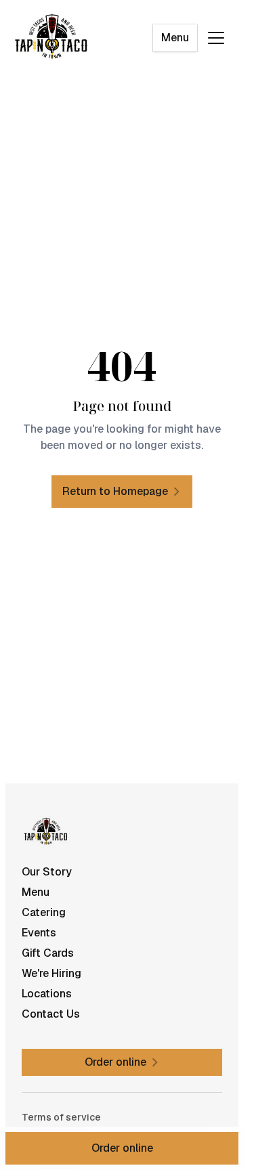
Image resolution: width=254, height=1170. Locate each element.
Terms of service (61, 1117)
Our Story (47, 872)
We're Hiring (51, 973)
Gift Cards (48, 953)
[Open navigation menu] (216, 37)
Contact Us (51, 1014)
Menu (175, 37)
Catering (44, 912)
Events (39, 933)
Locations (47, 994)
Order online (122, 1148)
